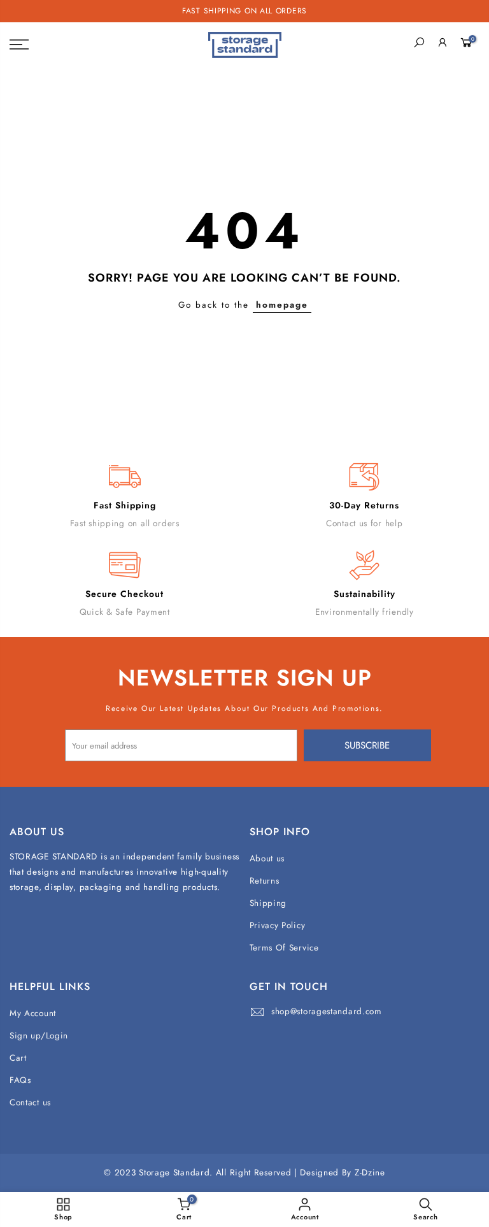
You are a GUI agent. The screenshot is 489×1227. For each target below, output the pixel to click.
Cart (18, 1058)
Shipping (268, 903)
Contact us (30, 1102)
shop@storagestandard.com (326, 1011)
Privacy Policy (278, 925)
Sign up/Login (39, 1036)
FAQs (20, 1080)
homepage (282, 305)
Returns (265, 881)
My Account (33, 1013)
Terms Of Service (284, 948)
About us (267, 858)
